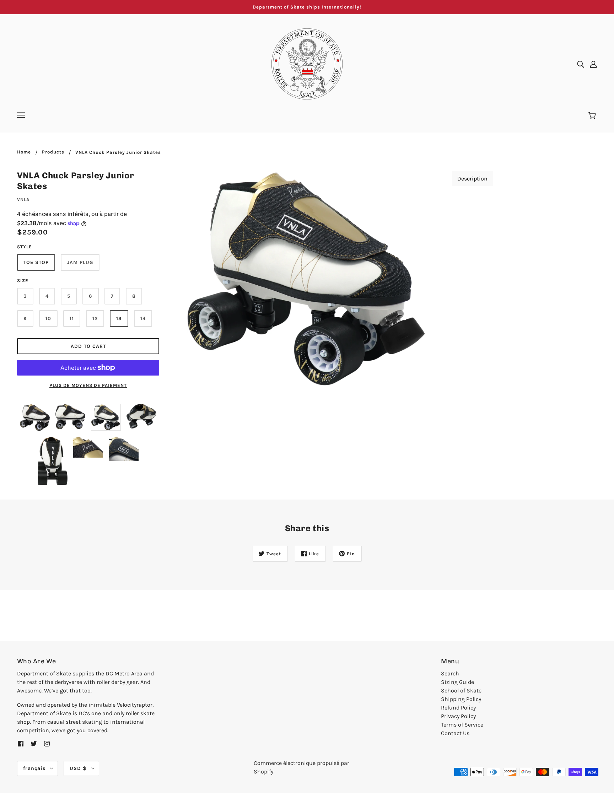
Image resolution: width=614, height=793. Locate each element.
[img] (580, 64)
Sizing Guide (457, 682)
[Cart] (593, 116)
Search (450, 673)
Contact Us (455, 733)
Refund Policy (458, 707)
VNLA (23, 199)
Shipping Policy (461, 699)
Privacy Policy (458, 716)
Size (22, 280)
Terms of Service (462, 724)
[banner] (307, 63)
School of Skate (461, 690)
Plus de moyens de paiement (88, 385)
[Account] (593, 64)
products (53, 152)
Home (24, 152)
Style (24, 246)
